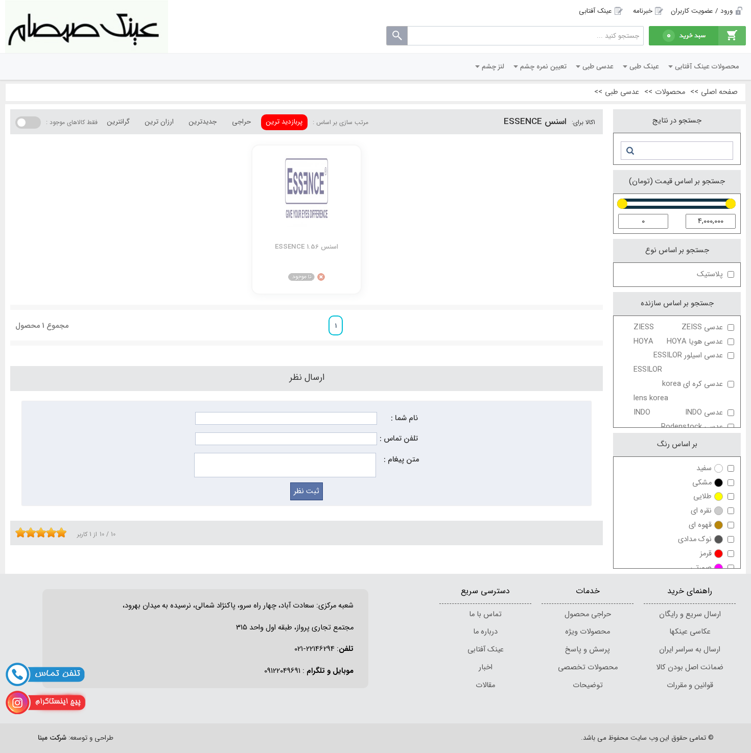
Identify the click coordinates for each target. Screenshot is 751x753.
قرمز (706, 554)
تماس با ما (485, 614)
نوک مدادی (695, 539)
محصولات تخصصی (588, 667)
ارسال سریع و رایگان (690, 614)
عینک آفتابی (595, 11)
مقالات (485, 685)
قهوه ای (700, 525)
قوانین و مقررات (690, 685)
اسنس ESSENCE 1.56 (306, 246)
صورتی (701, 568)
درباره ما (485, 632)
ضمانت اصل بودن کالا (689, 667)
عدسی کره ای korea (678, 391)
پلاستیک (710, 274)
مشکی (702, 483)
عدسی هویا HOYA (678, 342)
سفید (704, 468)
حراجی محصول (588, 614)
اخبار (485, 667)
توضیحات (588, 685)
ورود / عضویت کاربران (702, 11)
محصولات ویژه (587, 632)
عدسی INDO (678, 413)
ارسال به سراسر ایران (689, 649)
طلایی (702, 496)
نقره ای (701, 511)
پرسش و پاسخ (587, 649)
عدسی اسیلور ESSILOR (678, 363)
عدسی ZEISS (678, 327)
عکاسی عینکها (690, 632)
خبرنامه (642, 11)
